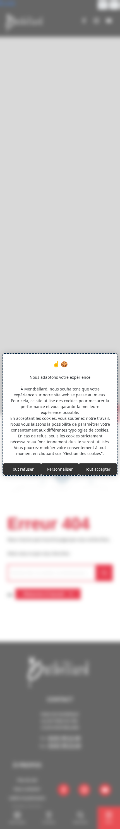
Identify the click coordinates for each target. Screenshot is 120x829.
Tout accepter (98, 469)
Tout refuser (22, 469)
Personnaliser (60, 469)
